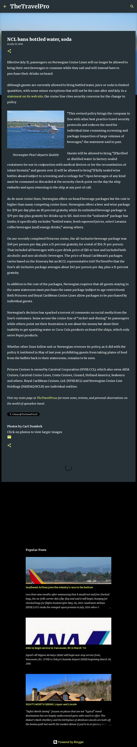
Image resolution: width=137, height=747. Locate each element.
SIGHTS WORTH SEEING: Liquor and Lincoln (51, 704)
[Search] (54, 6)
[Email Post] (9, 438)
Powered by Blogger (70, 742)
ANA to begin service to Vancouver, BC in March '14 (56, 648)
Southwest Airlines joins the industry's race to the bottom (59, 587)
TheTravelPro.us (47, 398)
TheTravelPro (29, 6)
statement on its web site (25, 96)
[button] (9, 51)
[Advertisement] (68, 512)
